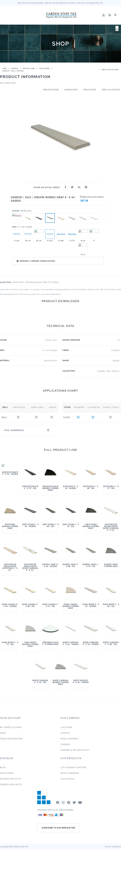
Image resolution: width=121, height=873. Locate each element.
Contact (65, 733)
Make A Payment (69, 739)
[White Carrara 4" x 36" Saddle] (83, 213)
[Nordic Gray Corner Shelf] (83, 248)
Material (14, 68)
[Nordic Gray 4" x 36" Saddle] (50, 218)
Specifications (51, 90)
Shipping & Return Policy (75, 750)
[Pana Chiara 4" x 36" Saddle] (61, 213)
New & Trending (69, 773)
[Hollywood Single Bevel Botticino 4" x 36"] (39, 234)
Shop (3, 733)
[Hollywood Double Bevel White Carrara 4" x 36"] (28, 234)
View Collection (111, 90)
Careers (65, 744)
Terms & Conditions (113, 847)
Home (5, 68)
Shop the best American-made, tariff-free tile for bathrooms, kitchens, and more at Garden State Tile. (61, 3)
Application (89, 90)
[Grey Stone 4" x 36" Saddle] (39, 213)
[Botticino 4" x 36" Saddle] (28, 213)
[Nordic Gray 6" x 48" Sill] (61, 234)
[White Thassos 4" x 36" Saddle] (94, 213)
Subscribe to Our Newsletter (58, 828)
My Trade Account (11, 727)
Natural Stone (29, 68)
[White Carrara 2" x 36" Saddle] (17, 234)
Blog (3, 767)
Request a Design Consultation (37, 261)
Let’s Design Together (73, 767)
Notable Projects (10, 779)
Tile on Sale (67, 779)
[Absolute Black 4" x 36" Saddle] (17, 213)
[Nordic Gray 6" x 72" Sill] (72, 234)
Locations (66, 727)
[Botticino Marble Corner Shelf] (83, 234)
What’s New (7, 773)
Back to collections (109, 69)
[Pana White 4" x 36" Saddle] (72, 213)
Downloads (71, 90)
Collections (44, 68)
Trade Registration (11, 739)
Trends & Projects (11, 784)
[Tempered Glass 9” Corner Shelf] (94, 234)
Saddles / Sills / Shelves (13, 71)
